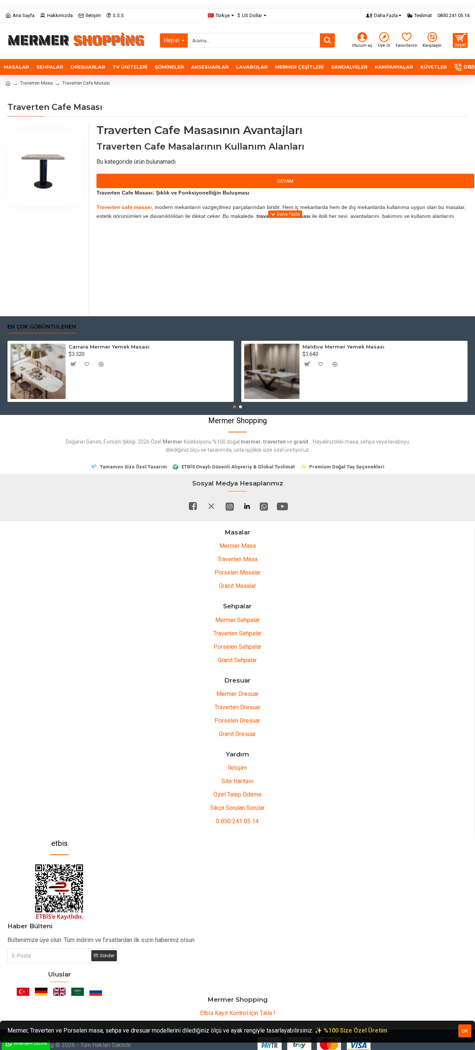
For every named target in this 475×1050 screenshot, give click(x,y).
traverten (274, 442)
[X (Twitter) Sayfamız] (211, 506)
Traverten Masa (36, 83)
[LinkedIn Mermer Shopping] (247, 506)
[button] (234, 406)
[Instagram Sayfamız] (229, 506)
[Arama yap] (327, 40)
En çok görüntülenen (41, 327)
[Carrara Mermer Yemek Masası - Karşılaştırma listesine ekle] (101, 364)
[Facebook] (192, 506)
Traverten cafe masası (124, 207)
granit (301, 442)
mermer (251, 442)
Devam (285, 181)
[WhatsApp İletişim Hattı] (263, 506)
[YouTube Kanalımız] (282, 506)
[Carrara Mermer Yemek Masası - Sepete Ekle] (73, 364)
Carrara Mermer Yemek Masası (109, 347)
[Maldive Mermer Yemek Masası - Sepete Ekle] (306, 364)
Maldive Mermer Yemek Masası (343, 347)
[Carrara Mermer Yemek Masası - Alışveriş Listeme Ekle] (87, 364)
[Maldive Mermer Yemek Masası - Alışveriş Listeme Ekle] (321, 364)
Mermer (173, 442)
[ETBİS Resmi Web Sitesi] (59, 892)
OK (465, 1031)
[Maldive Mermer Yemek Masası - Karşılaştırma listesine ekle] (335, 364)
